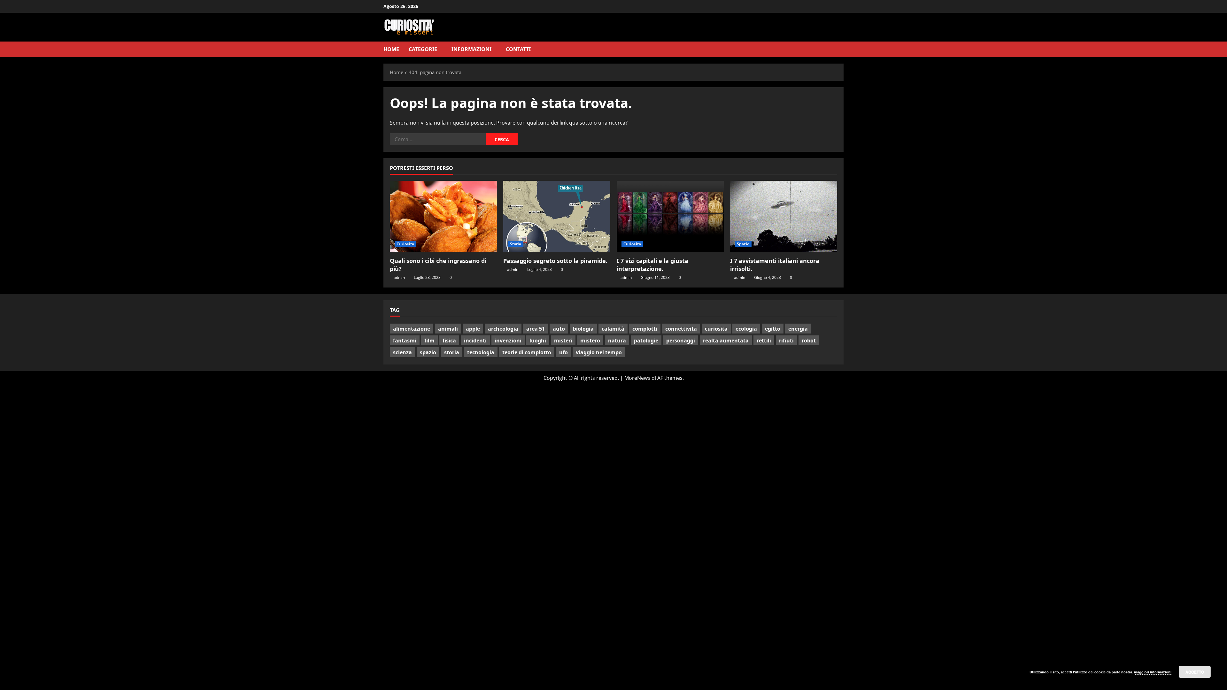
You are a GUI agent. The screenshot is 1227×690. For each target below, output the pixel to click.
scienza (402, 352)
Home (391, 49)
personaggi (680, 340)
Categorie (423, 49)
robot (809, 340)
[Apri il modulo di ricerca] (842, 49)
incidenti (475, 340)
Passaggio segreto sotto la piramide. (555, 260)
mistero (590, 340)
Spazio (743, 244)
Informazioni (471, 49)
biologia (583, 328)
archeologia (503, 328)
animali (448, 328)
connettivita (681, 328)
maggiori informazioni (1152, 672)
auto (559, 328)
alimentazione (411, 328)
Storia (515, 244)
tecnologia (480, 352)
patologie (646, 340)
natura (617, 340)
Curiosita (405, 244)
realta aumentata (726, 340)
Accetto (1194, 672)
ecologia (746, 328)
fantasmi (404, 340)
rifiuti (786, 340)
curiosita (716, 328)
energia (798, 328)
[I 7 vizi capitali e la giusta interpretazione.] (670, 216)
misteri (563, 340)
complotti (644, 328)
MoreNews (637, 377)
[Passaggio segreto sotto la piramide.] (556, 216)
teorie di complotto (526, 352)
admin (399, 277)
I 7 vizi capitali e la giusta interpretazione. (652, 264)
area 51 (535, 328)
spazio (428, 352)
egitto (772, 328)
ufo (563, 352)
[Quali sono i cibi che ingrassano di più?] (443, 216)
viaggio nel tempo (599, 352)
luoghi (537, 340)
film (429, 340)
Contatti (518, 49)
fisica (449, 340)
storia (451, 352)
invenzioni (508, 340)
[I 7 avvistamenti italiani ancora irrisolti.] (783, 216)
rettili (764, 340)
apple (473, 328)
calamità (613, 328)
